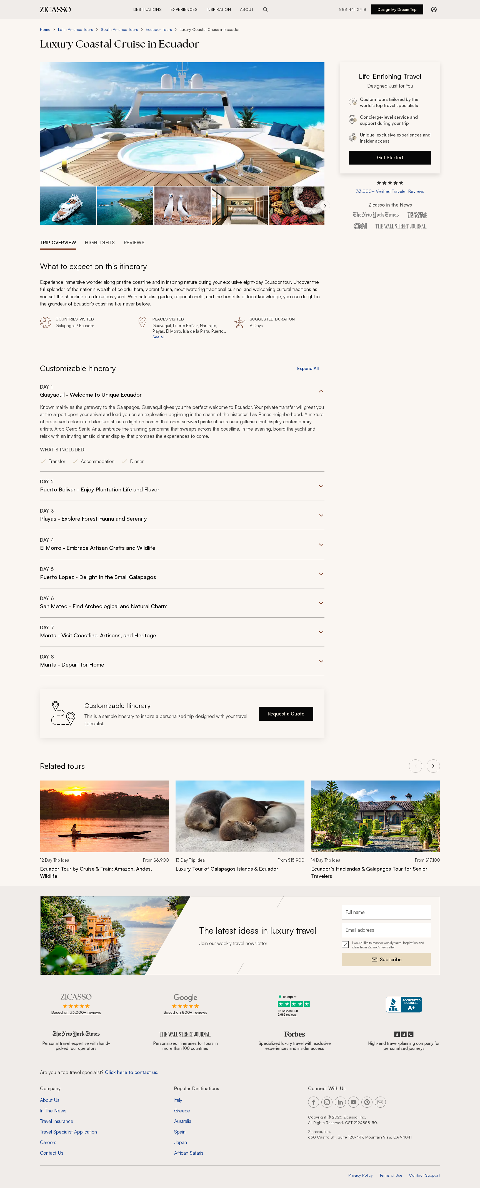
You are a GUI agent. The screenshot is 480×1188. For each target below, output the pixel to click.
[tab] (58, 242)
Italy (178, 1100)
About (247, 9)
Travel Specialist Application (68, 1132)
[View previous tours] (415, 766)
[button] (68, 206)
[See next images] (325, 206)
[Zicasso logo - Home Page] (55, 9)
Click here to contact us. (131, 1072)
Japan (180, 1142)
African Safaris (188, 1153)
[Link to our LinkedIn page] (340, 1102)
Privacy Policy (360, 1175)
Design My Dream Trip (397, 9)
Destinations (147, 9)
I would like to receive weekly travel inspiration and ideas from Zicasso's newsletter (388, 945)
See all (158, 336)
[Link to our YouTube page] (353, 1102)
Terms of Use (390, 1175)
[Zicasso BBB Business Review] (404, 1005)
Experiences (184, 9)
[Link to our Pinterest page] (366, 1102)
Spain (180, 1132)
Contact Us (51, 1153)
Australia (182, 1121)
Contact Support (424, 1175)
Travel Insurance (56, 1121)
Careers (48, 1142)
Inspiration (219, 9)
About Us (49, 1100)
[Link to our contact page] (380, 1102)
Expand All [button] (308, 368)
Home (45, 29)
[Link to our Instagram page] (326, 1102)
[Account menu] (434, 9)
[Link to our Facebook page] (313, 1102)
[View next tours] (433, 766)
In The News (53, 1111)
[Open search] (265, 9)
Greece (182, 1111)
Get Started (390, 157)
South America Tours (119, 29)
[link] (104, 833)
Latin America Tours (75, 29)
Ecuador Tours (159, 29)
